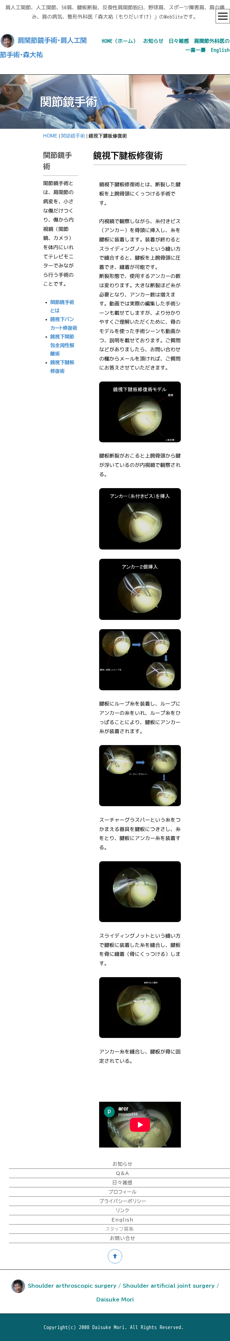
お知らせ (153, 40)
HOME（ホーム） (120, 40)
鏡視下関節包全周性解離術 (62, 345)
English (220, 49)
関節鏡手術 (73, 135)
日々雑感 (179, 40)
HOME (50, 135)
